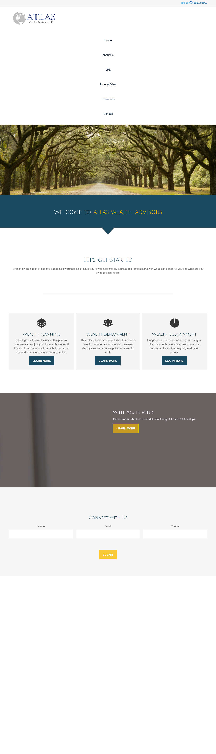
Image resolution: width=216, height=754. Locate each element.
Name (41, 526)
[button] (108, 40)
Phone (175, 526)
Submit (108, 555)
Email (107, 526)
